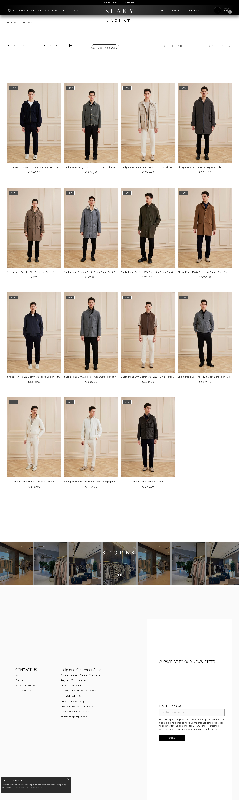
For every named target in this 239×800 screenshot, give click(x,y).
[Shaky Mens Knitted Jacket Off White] (34, 437)
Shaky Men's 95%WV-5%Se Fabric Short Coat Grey (91, 272)
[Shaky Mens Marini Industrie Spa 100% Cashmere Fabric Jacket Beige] (148, 123)
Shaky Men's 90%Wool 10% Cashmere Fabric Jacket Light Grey (205, 376)
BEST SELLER (178, 10)
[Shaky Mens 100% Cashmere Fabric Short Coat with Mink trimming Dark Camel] (205, 228)
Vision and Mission (25, 685)
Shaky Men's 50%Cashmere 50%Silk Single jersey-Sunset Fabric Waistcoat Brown (148, 376)
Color (54, 45)
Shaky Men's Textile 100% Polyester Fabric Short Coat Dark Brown (205, 167)
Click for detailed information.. (29, 788)
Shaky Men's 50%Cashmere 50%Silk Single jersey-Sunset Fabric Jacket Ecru (91, 481)
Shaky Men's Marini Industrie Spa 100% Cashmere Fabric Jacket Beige (148, 167)
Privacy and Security (72, 701)
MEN (46, 10)
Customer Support (25, 690)
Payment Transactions (73, 680)
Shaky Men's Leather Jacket (148, 481)
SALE (163, 10)
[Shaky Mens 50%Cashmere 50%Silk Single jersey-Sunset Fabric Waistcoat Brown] (148, 332)
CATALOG (194, 10)
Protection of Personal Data (77, 706)
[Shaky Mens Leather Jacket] (148, 437)
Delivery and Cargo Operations (78, 690)
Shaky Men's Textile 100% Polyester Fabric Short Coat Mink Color (34, 272)
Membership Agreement (74, 716)
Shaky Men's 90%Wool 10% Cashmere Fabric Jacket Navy (34, 167)
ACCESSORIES (70, 10)
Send (171, 738)
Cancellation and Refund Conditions (81, 675)
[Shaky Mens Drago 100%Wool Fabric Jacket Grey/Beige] (91, 123)
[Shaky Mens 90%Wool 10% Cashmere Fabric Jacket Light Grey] (205, 332)
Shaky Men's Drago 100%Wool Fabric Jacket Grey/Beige (91, 167)
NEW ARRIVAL (34, 10)
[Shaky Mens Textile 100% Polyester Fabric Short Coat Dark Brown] (205, 123)
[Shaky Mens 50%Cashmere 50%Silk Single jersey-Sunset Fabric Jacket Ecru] (91, 437)
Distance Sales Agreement (76, 711)
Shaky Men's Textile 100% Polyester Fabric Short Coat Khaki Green (148, 272)
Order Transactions (72, 685)
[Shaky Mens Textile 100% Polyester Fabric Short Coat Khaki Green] (148, 228)
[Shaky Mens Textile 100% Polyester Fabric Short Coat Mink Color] (34, 228)
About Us (20, 675)
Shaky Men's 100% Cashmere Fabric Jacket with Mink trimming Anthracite (34, 376)
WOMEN (56, 10)
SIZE (78, 45)
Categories (23, 45)
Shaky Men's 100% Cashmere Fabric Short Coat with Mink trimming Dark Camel (205, 272)
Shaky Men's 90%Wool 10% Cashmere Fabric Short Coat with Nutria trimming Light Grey (91, 376)
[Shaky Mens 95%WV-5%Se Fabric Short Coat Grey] (91, 228)
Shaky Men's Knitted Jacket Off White (34, 481)
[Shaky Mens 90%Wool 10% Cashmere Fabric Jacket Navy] (34, 123)
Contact (19, 680)
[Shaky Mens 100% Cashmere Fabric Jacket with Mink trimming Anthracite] (34, 332)
